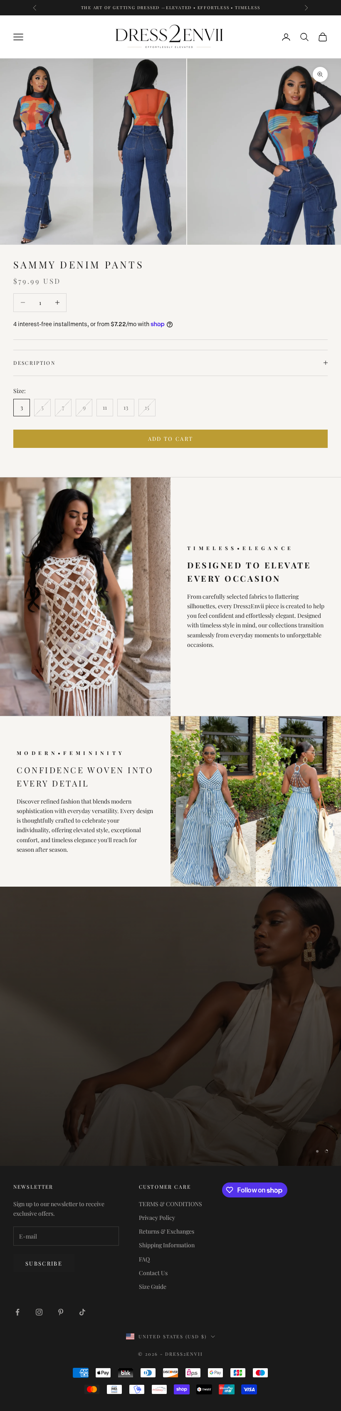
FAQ (144, 1259)
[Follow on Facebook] (17, 1312)
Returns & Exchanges (166, 1231)
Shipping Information (167, 1245)
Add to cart (170, 438)
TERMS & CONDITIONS (170, 1204)
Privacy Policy (157, 1218)
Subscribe (43, 1263)
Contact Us (153, 1273)
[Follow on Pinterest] (61, 1312)
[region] (170, 1026)
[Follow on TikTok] (82, 1312)
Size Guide (152, 1287)
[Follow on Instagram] (39, 1312)
